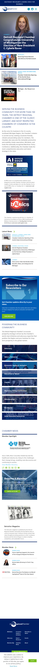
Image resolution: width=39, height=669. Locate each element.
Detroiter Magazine (12, 526)
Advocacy (21, 54)
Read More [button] (13, 666)
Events (26, 638)
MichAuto (9, 631)
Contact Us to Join (12, 491)
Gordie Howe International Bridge (27, 72)
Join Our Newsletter (20, 652)
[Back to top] (34, 624)
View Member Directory (10, 465)
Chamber (6, 34)
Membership (10, 643)
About (26, 643)
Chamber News (18, 643)
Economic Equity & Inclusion (18, 633)
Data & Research (18, 638)
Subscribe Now (8, 316)
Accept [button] (32, 660)
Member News (16, 550)
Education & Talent (23, 246)
